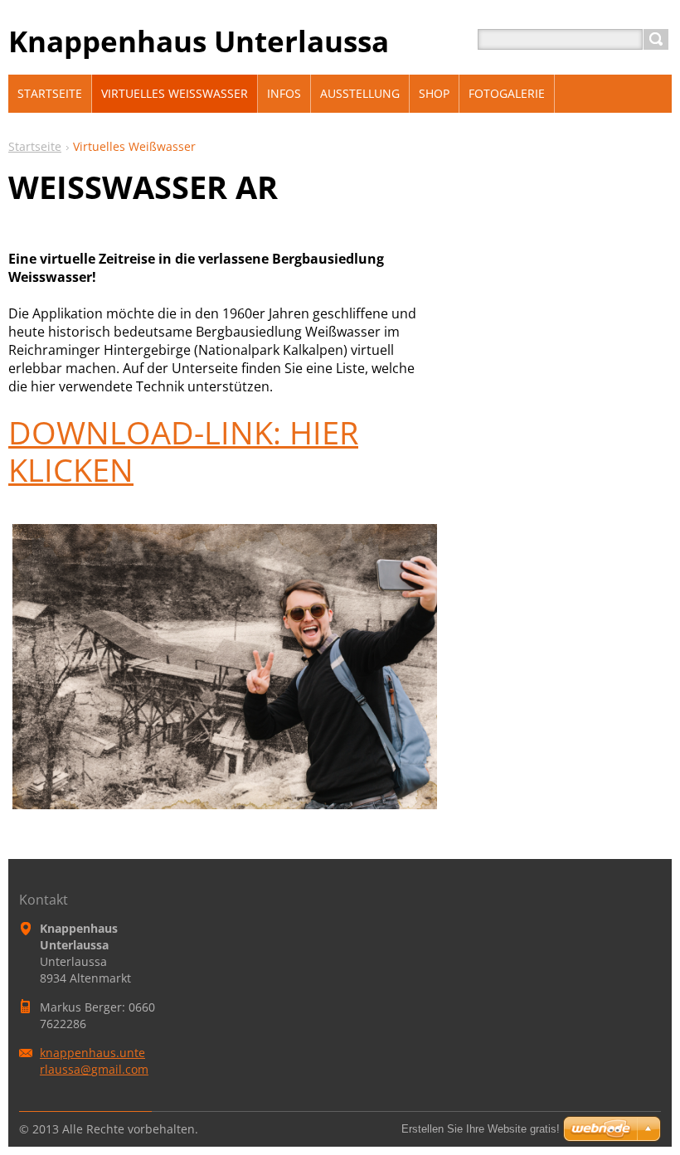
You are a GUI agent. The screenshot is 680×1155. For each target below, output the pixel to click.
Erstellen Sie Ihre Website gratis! (480, 1129)
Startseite (34, 146)
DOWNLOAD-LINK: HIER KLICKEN (183, 451)
